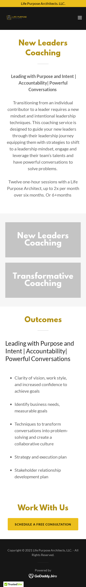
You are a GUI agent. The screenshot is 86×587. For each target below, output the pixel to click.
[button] (79, 17)
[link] (16, 17)
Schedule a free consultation (43, 524)
